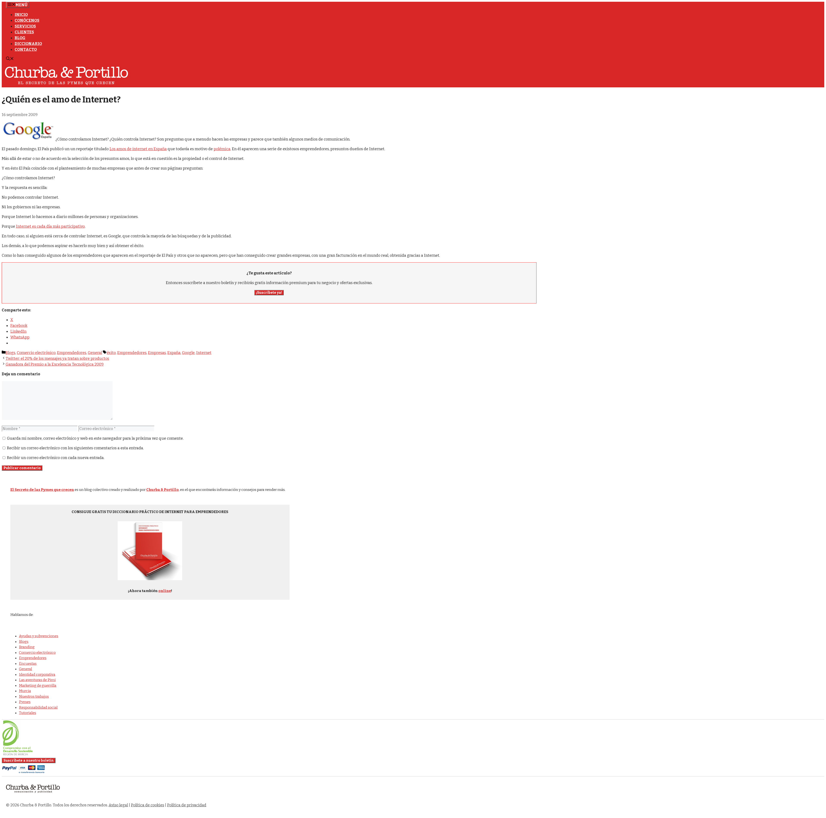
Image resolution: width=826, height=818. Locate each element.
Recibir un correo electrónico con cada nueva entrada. (55, 457)
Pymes (25, 702)
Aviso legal (118, 805)
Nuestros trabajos (34, 696)
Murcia (25, 691)
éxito (111, 352)
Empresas (157, 352)
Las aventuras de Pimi (37, 680)
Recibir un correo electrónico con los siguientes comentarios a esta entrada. (75, 448)
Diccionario (28, 43)
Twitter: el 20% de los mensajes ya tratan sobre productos (57, 358)
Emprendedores (71, 352)
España (173, 352)
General (95, 352)
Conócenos (27, 20)
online (164, 591)
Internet (203, 352)
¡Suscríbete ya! (269, 293)
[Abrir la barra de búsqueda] (10, 59)
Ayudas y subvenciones (38, 636)
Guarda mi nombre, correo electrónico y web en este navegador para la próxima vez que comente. (95, 438)
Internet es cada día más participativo (50, 226)
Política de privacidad (186, 805)
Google (188, 352)
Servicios (25, 26)
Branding (27, 647)
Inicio (21, 14)
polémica (222, 149)
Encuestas (28, 663)
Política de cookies (147, 805)
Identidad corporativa (37, 674)
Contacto (26, 49)
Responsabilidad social (38, 707)
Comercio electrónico (36, 352)
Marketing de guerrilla (37, 685)
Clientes (24, 32)
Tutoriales (27, 713)
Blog (20, 38)
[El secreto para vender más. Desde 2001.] (33, 795)
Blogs (10, 352)
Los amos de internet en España (138, 149)
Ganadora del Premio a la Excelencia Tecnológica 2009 (55, 364)
